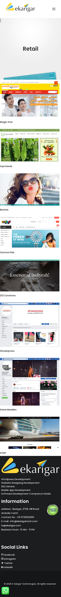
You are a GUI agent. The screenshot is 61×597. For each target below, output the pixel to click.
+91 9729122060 (25, 517)
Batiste (4, 209)
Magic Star (6, 122)
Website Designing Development (20, 482)
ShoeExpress (7, 351)
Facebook (9, 554)
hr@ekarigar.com (11, 525)
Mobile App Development (16, 490)
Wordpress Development (15, 479)
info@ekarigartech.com (24, 521)
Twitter (8, 563)
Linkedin (8, 567)
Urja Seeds (6, 166)
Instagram (9, 558)
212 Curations (8, 295)
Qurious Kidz (7, 252)
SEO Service (8, 486)
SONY (3, 453)
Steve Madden (8, 409)
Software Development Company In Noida (26, 493)
